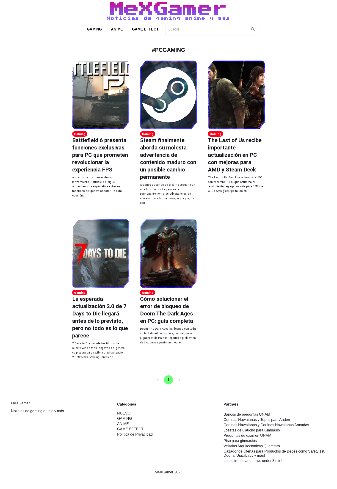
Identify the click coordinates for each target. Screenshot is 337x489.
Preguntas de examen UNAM (247, 435)
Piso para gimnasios (240, 441)
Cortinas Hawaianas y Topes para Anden (257, 420)
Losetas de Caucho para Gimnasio (252, 430)
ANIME (117, 29)
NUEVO (123, 413)
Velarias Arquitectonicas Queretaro (252, 446)
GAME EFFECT (145, 29)
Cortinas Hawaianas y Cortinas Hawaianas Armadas (266, 425)
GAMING (94, 29)
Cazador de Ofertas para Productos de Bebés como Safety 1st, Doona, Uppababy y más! (274, 453)
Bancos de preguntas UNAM (247, 414)
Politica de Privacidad (135, 434)
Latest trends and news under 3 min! (253, 461)
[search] (253, 29)
